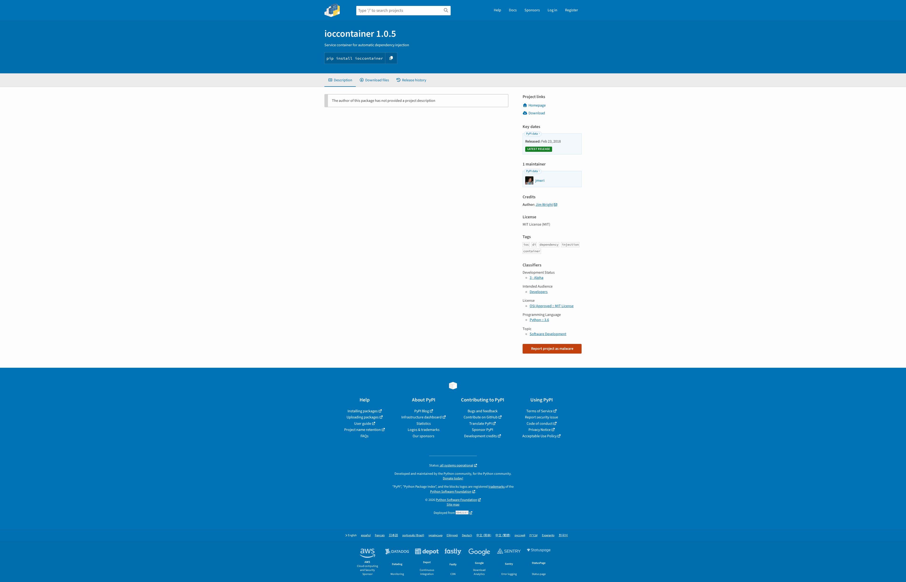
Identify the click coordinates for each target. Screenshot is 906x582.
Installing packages (363, 411)
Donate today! (453, 478)
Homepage (537, 105)
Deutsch (467, 535)
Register (571, 10)
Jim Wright (544, 204)
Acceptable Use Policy (539, 436)
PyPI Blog (421, 411)
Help (497, 10)
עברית (533, 535)
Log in (552, 10)
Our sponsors (423, 436)
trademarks (496, 486)
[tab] (340, 80)
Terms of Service (539, 411)
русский (520, 535)
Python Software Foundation (450, 491)
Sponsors (532, 10)
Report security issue (541, 417)
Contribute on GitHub (481, 417)
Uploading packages (363, 417)
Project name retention (362, 429)
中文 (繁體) (502, 535)
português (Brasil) (413, 535)
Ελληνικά (452, 535)
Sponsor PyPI (482, 429)
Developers (539, 291)
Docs (513, 10)
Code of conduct (540, 423)
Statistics (423, 423)
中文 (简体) (483, 535)
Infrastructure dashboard (421, 417)
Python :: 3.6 (539, 319)
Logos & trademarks (424, 429)
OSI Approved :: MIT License (552, 306)
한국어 (563, 535)
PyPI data (532, 134)
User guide (362, 423)
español (366, 535)
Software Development (548, 334)
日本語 (393, 535)
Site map (453, 504)
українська (435, 535)
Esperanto (548, 535)
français (380, 535)
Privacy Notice (539, 429)
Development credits (480, 436)
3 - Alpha (536, 277)
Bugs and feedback (483, 411)
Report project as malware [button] (552, 348)
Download (536, 113)
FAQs (365, 436)
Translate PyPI (480, 423)
